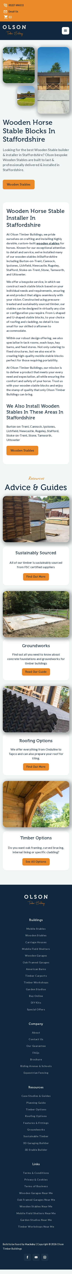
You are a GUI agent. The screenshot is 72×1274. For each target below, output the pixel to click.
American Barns (36, 969)
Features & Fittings (36, 1122)
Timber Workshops (36, 982)
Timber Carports (36, 975)
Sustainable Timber (36, 1136)
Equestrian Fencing (36, 1072)
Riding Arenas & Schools (36, 1066)
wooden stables (48, 243)
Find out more (35, 576)
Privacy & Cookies (36, 1179)
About (36, 1032)
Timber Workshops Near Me (36, 1226)
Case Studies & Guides (36, 1095)
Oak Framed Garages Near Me (36, 1199)
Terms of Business (36, 1186)
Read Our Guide (36, 671)
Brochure (36, 1059)
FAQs (36, 1052)
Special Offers (36, 1009)
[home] (14, 30)
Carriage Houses (36, 942)
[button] (65, 30)
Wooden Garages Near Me (36, 1193)
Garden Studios (36, 989)
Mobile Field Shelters (36, 948)
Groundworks (36, 1129)
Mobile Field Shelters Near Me (36, 1213)
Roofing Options (36, 1116)
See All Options (36, 861)
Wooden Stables (18, 184)
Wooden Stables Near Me (36, 1206)
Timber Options (36, 1109)
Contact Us (36, 1039)
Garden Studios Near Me (36, 1219)
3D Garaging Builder (36, 1143)
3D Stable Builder (36, 1149)
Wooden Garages (36, 955)
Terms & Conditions (36, 1172)
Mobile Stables (36, 928)
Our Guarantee (36, 1045)
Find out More (35, 766)
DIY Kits (36, 1002)
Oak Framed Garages (36, 962)
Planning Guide (36, 1102)
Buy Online (36, 995)
